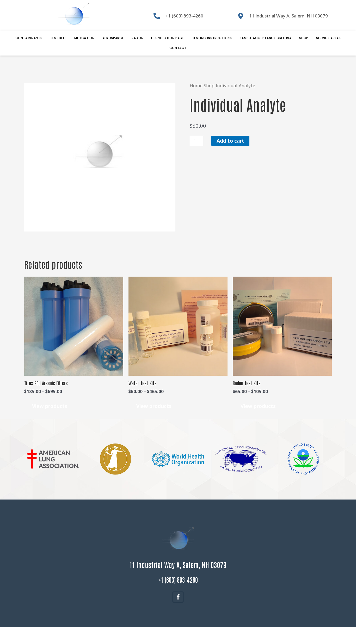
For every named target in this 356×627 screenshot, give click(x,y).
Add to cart (230, 140)
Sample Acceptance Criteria (266, 38)
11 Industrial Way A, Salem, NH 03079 (178, 564)
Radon (137, 38)
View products (49, 406)
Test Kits (58, 38)
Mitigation (84, 38)
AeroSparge (113, 38)
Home (196, 85)
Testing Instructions (212, 38)
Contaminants (28, 38)
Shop (303, 38)
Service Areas (328, 38)
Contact (178, 48)
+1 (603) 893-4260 (178, 579)
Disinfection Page (167, 38)
